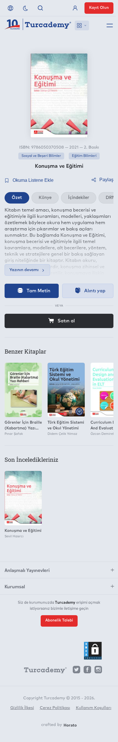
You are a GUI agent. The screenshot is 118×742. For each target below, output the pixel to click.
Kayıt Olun (99, 8)
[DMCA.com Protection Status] (93, 651)
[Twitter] (76, 671)
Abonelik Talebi (59, 620)
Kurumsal (15, 586)
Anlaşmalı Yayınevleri (27, 570)
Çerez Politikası (55, 708)
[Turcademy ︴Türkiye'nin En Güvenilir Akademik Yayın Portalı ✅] (38, 25)
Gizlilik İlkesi (22, 708)
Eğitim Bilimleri (84, 156)
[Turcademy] (42, 671)
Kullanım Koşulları (93, 708)
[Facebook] (87, 671)
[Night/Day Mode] (25, 8)
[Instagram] (98, 671)
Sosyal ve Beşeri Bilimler (41, 156)
